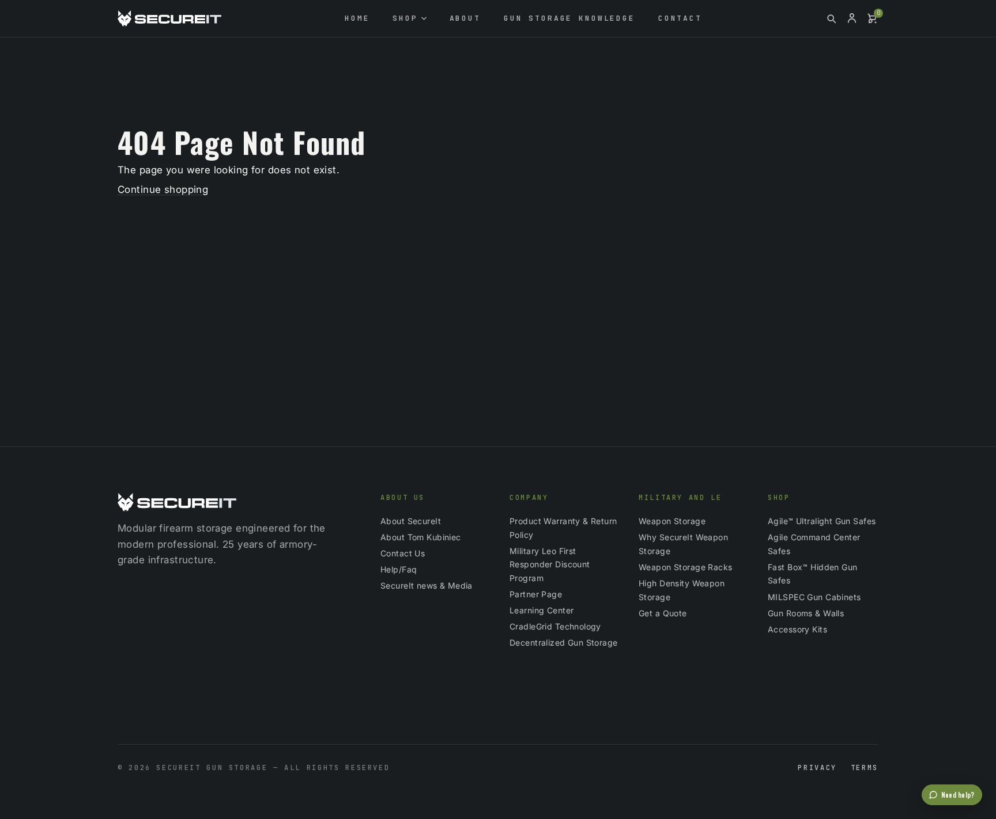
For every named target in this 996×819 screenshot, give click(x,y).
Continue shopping (163, 189)
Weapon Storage (672, 521)
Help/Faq (398, 569)
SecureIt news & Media (426, 585)
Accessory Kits (797, 629)
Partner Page (536, 594)
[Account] (852, 18)
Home (357, 18)
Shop (405, 18)
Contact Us (402, 553)
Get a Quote (663, 613)
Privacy (817, 767)
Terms (864, 767)
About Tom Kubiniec (420, 537)
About (465, 18)
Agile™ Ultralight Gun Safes (822, 521)
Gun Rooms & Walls (806, 613)
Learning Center (542, 610)
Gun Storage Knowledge (569, 18)
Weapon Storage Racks (686, 567)
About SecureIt (410, 521)
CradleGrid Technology (555, 626)
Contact (680, 18)
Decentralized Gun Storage (564, 642)
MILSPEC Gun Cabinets (814, 597)
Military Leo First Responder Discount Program (550, 564)
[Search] (831, 18)
